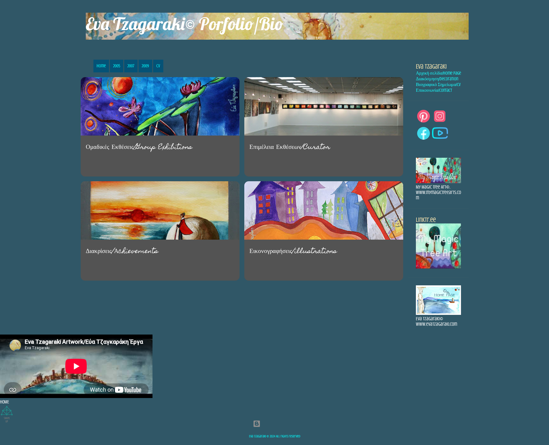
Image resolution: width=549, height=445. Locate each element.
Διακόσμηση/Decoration (437, 78)
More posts (242, 299)
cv (158, 67)
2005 (116, 67)
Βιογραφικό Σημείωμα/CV (438, 84)
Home (101, 67)
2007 (130, 67)
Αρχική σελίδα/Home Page (438, 73)
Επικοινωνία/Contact (434, 90)
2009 (145, 67)
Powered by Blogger (278, 423)
